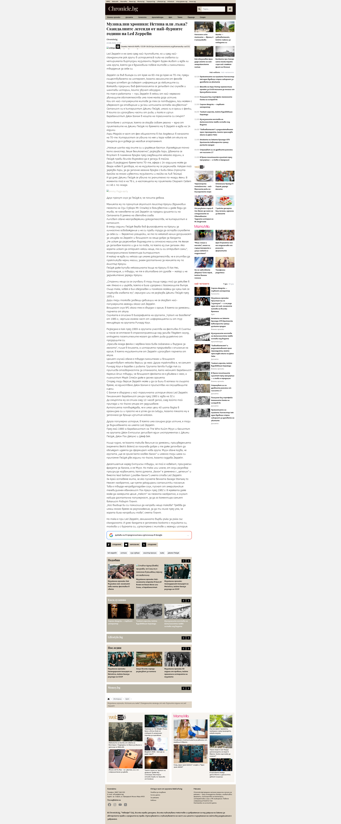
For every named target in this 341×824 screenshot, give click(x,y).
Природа (191, 17)
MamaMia (123, 2)
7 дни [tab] (225, 284)
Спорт (203, 17)
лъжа (162, 553)
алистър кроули (149, 553)
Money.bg (140, 2)
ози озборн (135, 553)
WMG (108, 2)
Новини (153, 800)
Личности (142, 17)
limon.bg (192, 2)
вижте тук (208, 801)
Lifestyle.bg (161, 2)
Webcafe (115, 2)
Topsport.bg (150, 2)
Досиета (129, 17)
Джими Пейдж (173, 553)
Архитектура (157, 17)
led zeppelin (112, 553)
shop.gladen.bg (181, 2)
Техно (179, 17)
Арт (170, 17)
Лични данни (155, 795)
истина (124, 553)
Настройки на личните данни (205, 803)
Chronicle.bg (112, 39)
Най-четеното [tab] (227, 72)
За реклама (155, 798)
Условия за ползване (158, 792)
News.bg (132, 2)
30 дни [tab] (231, 284)
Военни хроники (113, 17)
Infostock (170, 2)
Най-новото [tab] (215, 72)
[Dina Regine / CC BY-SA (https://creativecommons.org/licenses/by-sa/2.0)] (149, 191)
